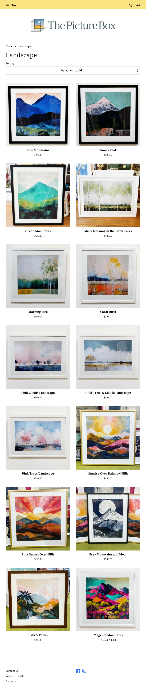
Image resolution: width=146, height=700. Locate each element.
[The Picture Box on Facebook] (78, 672)
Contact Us (12, 671)
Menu (13, 5)
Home (9, 46)
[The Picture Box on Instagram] (84, 672)
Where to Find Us (15, 676)
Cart (137, 5)
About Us (11, 681)
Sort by (10, 63)
